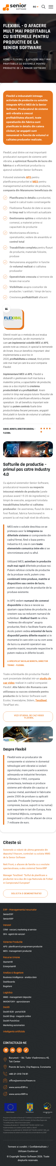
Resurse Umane (11, 957)
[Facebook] (12, 1050)
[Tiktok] (26, 1050)
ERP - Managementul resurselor (20, 909)
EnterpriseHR (9, 966)
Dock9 (6, 1007)
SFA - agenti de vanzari (14, 934)
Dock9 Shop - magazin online (17, 1016)
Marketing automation (14, 1025)
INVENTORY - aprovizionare (16, 1001)
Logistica (7, 992)
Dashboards (9, 982)
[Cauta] (43, 7)
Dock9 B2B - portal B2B (14, 1011)
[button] (34, 7)
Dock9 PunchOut (11, 1020)
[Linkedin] (6, 1050)
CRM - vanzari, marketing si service (19, 929)
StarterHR (8, 962)
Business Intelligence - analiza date (20, 977)
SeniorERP (8, 914)
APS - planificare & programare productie (22, 946)
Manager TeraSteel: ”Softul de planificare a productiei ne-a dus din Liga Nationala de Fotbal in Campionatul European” (28, 879)
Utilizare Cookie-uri (28, 1151)
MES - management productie (17, 951)
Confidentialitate (38, 1146)
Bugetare (7, 986)
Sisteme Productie (13, 942)
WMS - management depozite (17, 997)
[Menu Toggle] (51, 7)
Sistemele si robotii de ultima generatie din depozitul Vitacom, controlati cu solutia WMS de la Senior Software (26, 853)
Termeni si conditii (17, 1146)
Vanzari (7, 925)
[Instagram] (19, 1050)
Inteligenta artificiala (14, 1031)
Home (6, 59)
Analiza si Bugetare (13, 972)
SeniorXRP (8, 918)
